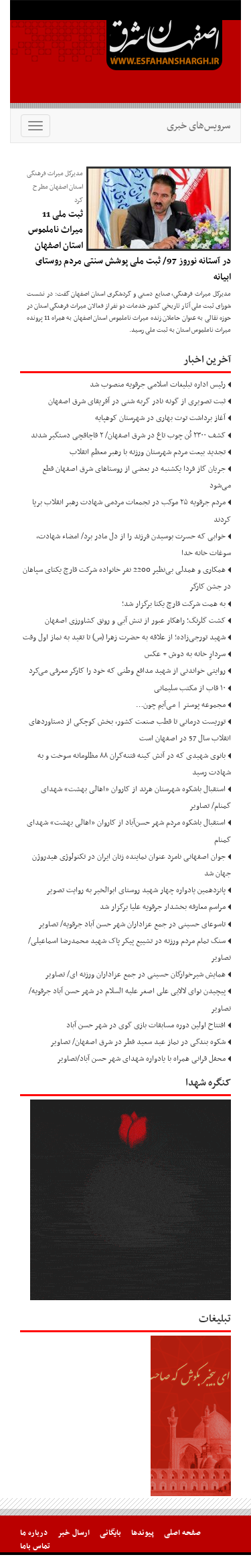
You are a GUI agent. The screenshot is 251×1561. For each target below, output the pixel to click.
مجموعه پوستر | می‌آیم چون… (181, 705)
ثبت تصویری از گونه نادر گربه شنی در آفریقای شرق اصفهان (137, 401)
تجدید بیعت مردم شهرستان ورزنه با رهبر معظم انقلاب (148, 452)
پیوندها (142, 1533)
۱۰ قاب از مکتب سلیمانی (190, 688)
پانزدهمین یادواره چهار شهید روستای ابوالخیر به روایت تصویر (136, 890)
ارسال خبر (74, 1533)
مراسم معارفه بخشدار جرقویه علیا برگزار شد (163, 907)
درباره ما (34, 1533)
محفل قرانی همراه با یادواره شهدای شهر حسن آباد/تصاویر (141, 1058)
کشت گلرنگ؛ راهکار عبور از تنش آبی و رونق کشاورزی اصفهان (135, 620)
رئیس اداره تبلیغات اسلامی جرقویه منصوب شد (158, 384)
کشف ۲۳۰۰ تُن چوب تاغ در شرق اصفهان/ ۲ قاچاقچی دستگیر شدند (128, 435)
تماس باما (35, 1546)
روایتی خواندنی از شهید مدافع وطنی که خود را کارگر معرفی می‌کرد (127, 671)
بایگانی (110, 1533)
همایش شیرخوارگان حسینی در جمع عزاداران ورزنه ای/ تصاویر (135, 974)
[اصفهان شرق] (125, 54)
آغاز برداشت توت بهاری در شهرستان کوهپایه (160, 418)
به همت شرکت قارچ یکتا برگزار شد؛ (174, 604)
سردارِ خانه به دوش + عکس (185, 654)
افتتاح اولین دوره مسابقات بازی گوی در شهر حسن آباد (146, 1025)
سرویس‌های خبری (198, 125)
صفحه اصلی (182, 1533)
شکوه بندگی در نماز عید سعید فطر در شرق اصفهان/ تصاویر (138, 1042)
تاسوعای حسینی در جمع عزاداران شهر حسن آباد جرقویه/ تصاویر (132, 924)
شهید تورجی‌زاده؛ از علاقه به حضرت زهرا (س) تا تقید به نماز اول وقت (124, 637)
